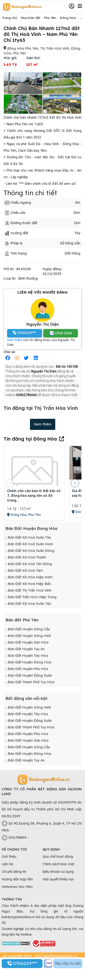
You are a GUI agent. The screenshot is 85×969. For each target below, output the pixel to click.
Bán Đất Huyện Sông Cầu (29, 629)
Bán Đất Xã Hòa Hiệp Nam (30, 577)
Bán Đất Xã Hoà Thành (27, 557)
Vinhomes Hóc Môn (17, 887)
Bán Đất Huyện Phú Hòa (28, 668)
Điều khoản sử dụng (58, 872)
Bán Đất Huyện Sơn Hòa (28, 642)
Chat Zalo (63, 333)
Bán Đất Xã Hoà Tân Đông (30, 564)
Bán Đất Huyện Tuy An (26, 649)
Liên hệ (7, 864)
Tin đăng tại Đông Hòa (30, 439)
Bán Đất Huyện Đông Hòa (31, 528)
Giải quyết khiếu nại (57, 879)
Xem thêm (14, 340)
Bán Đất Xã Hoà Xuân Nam (30, 544)
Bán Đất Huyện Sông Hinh (29, 635)
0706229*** (24, 963)
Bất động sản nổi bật (26, 698)
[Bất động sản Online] (21, 6)
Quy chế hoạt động (57, 856)
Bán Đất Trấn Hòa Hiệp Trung (32, 597)
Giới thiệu (9, 856)
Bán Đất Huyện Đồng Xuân (30, 675)
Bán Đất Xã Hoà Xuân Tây (29, 537)
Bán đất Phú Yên (21, 619)
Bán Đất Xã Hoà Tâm (25, 570)
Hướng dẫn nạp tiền (17, 879)
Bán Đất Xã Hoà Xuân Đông (31, 550)
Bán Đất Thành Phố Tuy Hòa (31, 682)
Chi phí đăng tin (14, 872)
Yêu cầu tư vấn (68, 963)
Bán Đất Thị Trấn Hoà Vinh (29, 590)
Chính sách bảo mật (58, 864)
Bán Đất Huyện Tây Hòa (28, 655)
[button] (75, 483)
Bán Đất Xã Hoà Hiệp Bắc (29, 583)
